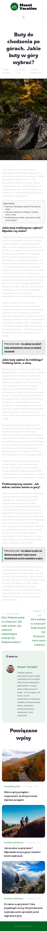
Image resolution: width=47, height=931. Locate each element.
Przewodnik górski (12, 786)
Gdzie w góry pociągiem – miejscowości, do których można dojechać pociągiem (20, 796)
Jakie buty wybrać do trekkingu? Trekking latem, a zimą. (21, 213)
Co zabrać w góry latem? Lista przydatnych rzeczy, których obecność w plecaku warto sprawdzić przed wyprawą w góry (23, 910)
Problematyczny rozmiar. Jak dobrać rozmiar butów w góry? (22, 219)
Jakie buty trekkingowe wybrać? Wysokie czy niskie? (22, 208)
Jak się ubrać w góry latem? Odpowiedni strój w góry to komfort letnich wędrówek (22, 852)
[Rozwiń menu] (23, 17)
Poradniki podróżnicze (13, 842)
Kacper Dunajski (27, 666)
